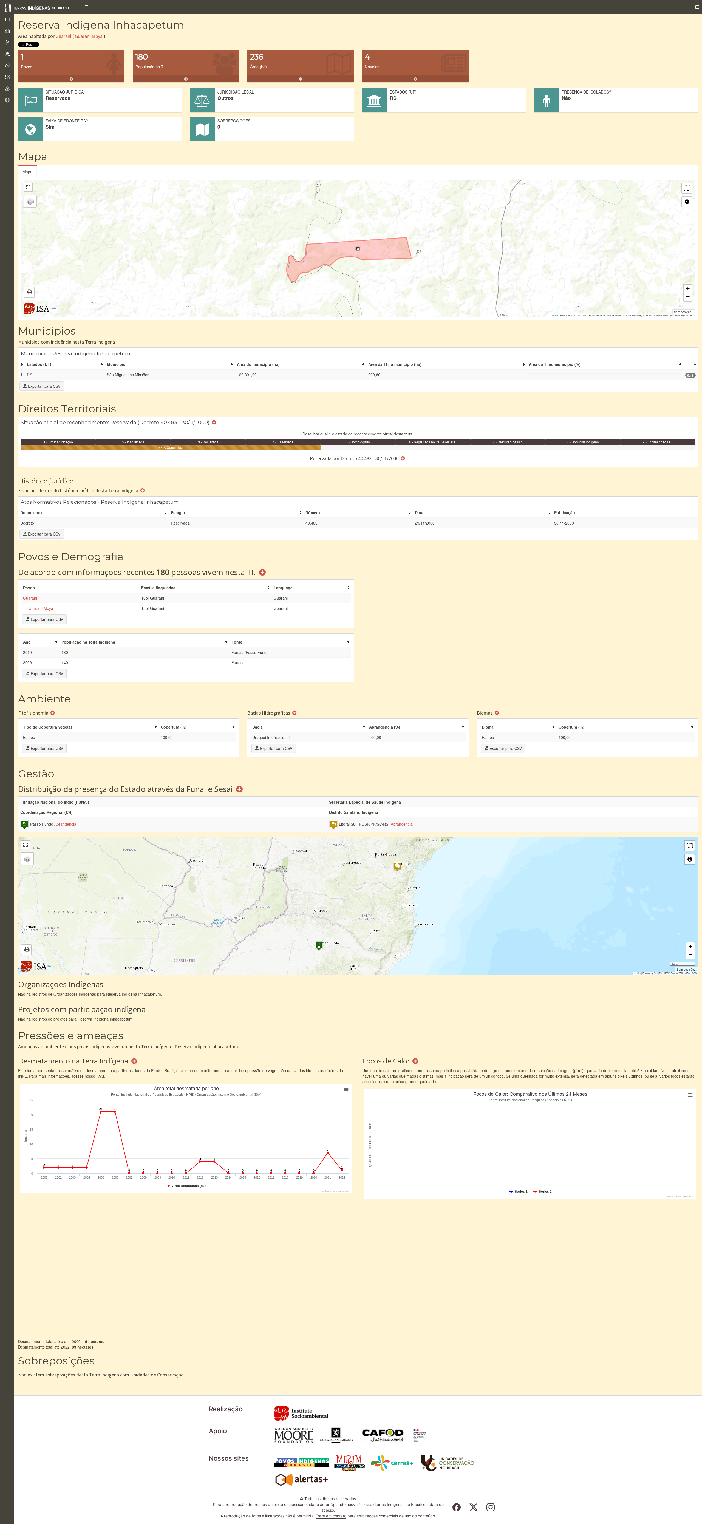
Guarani (63, 36)
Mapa (27, 171)
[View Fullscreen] (28, 187)
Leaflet (555, 315)
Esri (573, 315)
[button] (86, 7)
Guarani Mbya (89, 36)
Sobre (53, 308)
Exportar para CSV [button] (43, 386)
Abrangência (65, 824)
